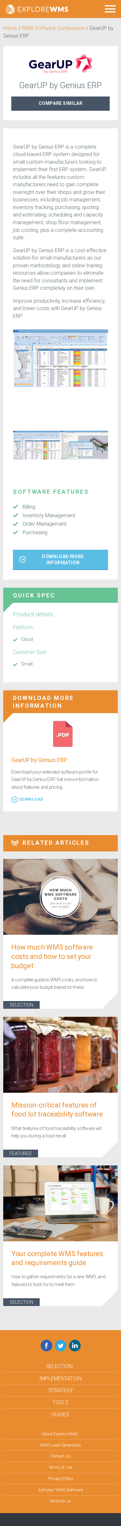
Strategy (60, 1390)
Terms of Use (60, 1467)
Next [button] (113, 454)
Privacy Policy (60, 1478)
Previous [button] (8, 454)
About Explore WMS (59, 1433)
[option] (60, 358)
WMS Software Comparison (53, 28)
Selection (21, 1004)
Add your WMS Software (60, 1489)
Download (31, 799)
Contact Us (60, 1456)
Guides (60, 1414)
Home (10, 28)
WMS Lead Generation (60, 1445)
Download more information (63, 559)
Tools (60, 1402)
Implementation (60, 1378)
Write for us (60, 1501)
